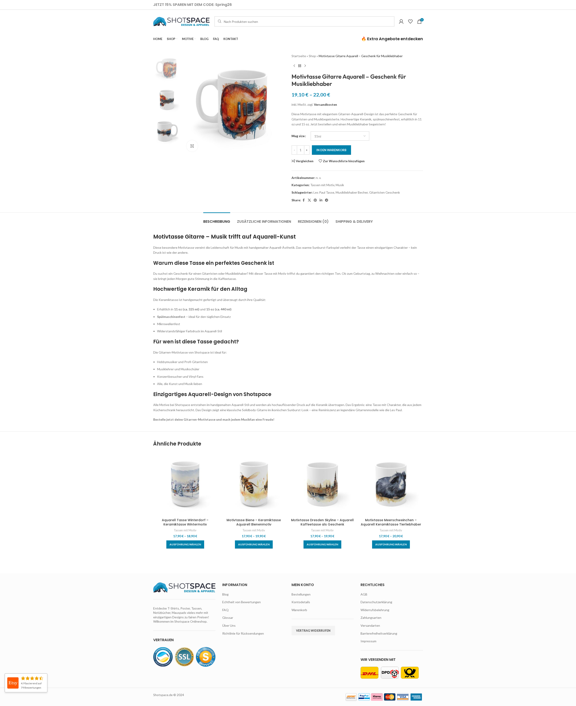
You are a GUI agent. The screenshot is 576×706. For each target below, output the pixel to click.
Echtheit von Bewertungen (241, 602)
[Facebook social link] (303, 200)
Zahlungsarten (371, 617)
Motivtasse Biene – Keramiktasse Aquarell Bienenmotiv (254, 522)
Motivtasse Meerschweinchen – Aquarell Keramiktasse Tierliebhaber (391, 522)
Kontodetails (301, 602)
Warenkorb (299, 610)
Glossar (227, 617)
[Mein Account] (401, 21)
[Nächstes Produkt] (305, 65)
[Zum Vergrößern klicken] (192, 146)
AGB (364, 594)
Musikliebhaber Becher (352, 192)
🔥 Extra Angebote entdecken (392, 39)
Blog (225, 594)
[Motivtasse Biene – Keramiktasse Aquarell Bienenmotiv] (254, 484)
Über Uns (229, 625)
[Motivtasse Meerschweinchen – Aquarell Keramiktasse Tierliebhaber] (391, 484)
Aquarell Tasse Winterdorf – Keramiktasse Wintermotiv (185, 522)
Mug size (298, 136)
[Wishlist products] (410, 21)
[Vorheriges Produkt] (294, 65)
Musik (340, 185)
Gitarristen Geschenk (384, 192)
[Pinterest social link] (315, 200)
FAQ (225, 610)
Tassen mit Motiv (322, 185)
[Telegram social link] (327, 200)
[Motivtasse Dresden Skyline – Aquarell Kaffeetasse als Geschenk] (322, 484)
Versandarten (370, 625)
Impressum (368, 641)
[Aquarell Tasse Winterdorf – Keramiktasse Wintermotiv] (185, 484)
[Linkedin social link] (321, 200)
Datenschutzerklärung (376, 602)
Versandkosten (325, 104)
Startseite (299, 56)
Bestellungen (301, 594)
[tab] (216, 219)
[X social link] (309, 200)
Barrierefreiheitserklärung (379, 633)
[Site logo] (181, 21)
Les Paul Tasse (323, 192)
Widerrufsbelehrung (375, 610)
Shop (312, 56)
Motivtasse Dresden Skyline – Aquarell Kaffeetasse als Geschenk (322, 522)
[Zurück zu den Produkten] (299, 65)
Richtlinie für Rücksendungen (243, 633)
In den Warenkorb (331, 150)
